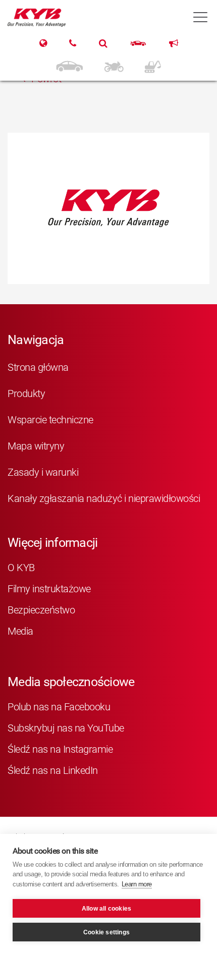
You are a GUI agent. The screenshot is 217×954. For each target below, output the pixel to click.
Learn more (137, 884)
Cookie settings (106, 932)
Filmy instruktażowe (49, 589)
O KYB (21, 568)
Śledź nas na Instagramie (60, 749)
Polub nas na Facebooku (59, 707)
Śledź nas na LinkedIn (53, 770)
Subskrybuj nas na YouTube (66, 728)
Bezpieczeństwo (41, 610)
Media (20, 631)
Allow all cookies (106, 908)
